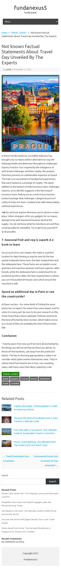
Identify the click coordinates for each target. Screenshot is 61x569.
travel (5, 383)
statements (45, 379)
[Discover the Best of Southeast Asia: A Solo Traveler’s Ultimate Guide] (6, 424)
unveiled (15, 383)
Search (5, 475)
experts (15, 379)
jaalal (8, 69)
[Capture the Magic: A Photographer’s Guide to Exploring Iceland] (6, 412)
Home (4, 32)
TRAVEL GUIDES (19, 32)
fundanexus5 (30, 8)
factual (24, 379)
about (5, 379)
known (34, 379)
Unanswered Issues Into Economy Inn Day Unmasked (46, 461)
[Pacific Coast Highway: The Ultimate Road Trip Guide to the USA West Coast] (6, 448)
